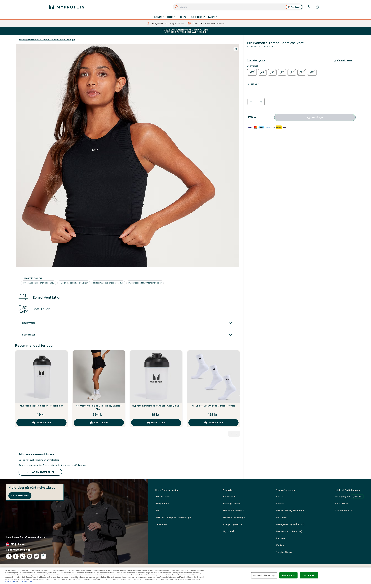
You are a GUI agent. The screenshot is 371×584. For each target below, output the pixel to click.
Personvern (282, 517)
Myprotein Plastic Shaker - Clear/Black (41, 405)
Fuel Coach (295, 7)
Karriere (280, 545)
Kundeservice (163, 496)
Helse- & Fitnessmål (233, 510)
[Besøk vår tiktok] (23, 556)
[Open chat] (43, 556)
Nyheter (159, 17)
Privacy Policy (11, 581)
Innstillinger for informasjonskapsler (26, 537)
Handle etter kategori (234, 517)
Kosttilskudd (229, 496)
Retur (159, 510)
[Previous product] (231, 434)
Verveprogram (348, 496)
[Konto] (308, 7)
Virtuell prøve (344, 60)
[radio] (252, 72)
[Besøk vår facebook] (16, 556)
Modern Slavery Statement (290, 510)
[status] (256, 101)
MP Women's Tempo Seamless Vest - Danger (51, 39)
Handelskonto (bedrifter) (289, 531)
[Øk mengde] (261, 101)
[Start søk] (176, 6)
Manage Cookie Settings (264, 575)
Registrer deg (20, 495)
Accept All (309, 575)
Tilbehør (183, 17)
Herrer (171, 17)
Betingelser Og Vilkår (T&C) (290, 524)
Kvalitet (280, 503)
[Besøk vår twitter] (36, 556)
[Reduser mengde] (251, 101)
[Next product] (237, 434)
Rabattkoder (341, 503)
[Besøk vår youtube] (29, 556)
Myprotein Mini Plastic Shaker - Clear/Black (156, 405)
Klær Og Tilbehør (232, 503)
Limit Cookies (288, 575)
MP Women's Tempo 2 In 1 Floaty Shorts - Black (99, 407)
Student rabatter (344, 510)
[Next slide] (239, 395)
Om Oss (280, 496)
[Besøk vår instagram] (9, 556)
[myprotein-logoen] (66, 7)
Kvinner (212, 17)
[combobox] (238, 6)
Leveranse (161, 524)
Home (22, 39)
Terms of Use (26, 581)
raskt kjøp (44, 422)
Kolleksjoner (198, 17)
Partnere (280, 538)
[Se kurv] (317, 7)
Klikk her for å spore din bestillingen (174, 517)
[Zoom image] (235, 49)
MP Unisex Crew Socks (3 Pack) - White (213, 405)
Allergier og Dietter (233, 524)
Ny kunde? (228, 531)
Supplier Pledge (284, 552)
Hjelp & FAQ (162, 503)
